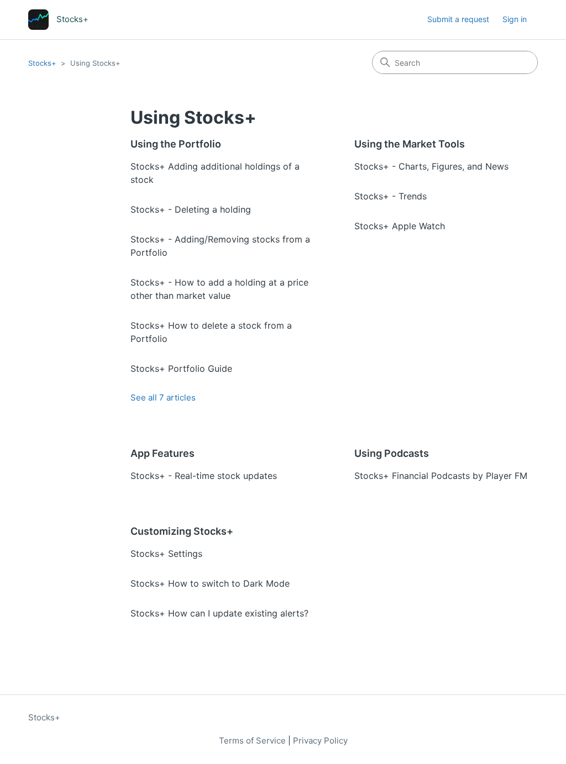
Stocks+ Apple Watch (399, 225)
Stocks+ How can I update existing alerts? (219, 613)
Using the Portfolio (175, 144)
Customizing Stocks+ (181, 531)
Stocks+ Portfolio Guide (181, 368)
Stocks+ (42, 63)
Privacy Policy (320, 740)
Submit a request (458, 19)
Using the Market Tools (409, 144)
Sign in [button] (514, 19)
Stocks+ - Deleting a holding (190, 209)
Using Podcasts (391, 453)
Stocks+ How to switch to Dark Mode (210, 583)
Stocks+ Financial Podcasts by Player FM (440, 475)
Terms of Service (252, 740)
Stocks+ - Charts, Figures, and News (431, 166)
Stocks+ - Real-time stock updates (203, 475)
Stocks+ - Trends (390, 196)
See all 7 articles (163, 397)
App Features (162, 453)
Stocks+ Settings (166, 553)
